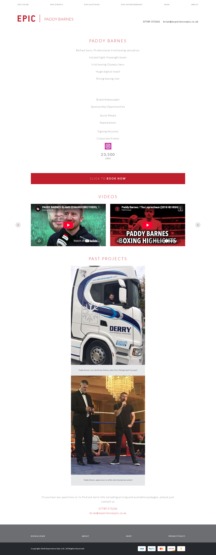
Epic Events (56, 4)
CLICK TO (108, 178)
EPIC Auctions (91, 4)
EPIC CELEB (23, 4)
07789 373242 (151, 21)
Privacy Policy (177, 536)
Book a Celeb (38, 536)
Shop (167, 4)
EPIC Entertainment (132, 4)
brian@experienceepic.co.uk (180, 21)
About (194, 4)
